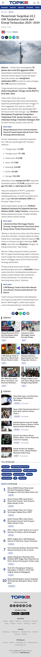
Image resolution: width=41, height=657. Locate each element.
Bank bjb (29, 474)
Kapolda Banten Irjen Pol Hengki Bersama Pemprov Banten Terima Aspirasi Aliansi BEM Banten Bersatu (26, 426)
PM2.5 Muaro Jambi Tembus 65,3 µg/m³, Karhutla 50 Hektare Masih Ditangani (23, 531)
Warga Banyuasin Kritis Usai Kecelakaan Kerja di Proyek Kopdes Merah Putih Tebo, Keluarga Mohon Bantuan (21, 132)
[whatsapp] (17, 605)
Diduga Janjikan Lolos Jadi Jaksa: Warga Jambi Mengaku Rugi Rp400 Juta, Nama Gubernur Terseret (30, 383)
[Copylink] (17, 37)
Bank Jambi (5, 467)
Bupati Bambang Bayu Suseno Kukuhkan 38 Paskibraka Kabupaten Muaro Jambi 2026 (23, 581)
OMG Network (25, 653)
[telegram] (20, 605)
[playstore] (24, 614)
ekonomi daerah (19, 474)
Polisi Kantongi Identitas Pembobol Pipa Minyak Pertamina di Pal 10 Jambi (23, 549)
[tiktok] (30, 605)
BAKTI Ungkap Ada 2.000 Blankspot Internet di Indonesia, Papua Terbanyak (22, 540)
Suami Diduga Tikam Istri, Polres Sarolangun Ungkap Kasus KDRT (20, 511)
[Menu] (2, 2)
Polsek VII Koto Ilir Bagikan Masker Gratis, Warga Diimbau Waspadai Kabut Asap (25, 451)
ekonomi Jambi (6, 478)
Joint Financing (6, 474)
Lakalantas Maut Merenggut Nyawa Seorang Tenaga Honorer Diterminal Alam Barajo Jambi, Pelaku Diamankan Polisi (21, 226)
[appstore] (16, 614)
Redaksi (15, 32)
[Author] (3, 32)
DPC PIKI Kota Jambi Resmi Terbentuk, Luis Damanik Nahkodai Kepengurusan (9, 382)
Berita (11, 12)
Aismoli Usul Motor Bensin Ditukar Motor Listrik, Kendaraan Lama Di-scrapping (26, 438)
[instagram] (23, 605)
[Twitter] (6, 37)
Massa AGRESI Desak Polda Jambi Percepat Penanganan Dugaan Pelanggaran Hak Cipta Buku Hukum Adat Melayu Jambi (23, 491)
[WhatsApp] (10, 37)
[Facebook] (2, 37)
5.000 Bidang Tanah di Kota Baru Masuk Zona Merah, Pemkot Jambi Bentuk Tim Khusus (20, 290)
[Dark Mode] (34, 2)
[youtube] (27, 605)
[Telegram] (13, 37)
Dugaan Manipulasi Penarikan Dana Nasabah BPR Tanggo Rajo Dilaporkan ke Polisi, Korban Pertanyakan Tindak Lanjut (23, 559)
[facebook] (11, 605)
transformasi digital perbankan (11, 470)
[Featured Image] (20, 63)
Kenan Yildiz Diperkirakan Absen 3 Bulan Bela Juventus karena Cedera (26, 411)
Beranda (4, 12)
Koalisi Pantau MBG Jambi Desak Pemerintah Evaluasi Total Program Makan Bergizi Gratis (21, 501)
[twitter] (14, 605)
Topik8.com (17, 651)
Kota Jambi (22, 478)
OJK (15, 478)
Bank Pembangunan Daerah (20, 467)
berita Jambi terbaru (30, 470)
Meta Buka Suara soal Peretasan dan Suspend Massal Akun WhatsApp (25, 398)
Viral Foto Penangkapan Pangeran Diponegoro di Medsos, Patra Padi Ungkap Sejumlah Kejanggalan (21, 570)
